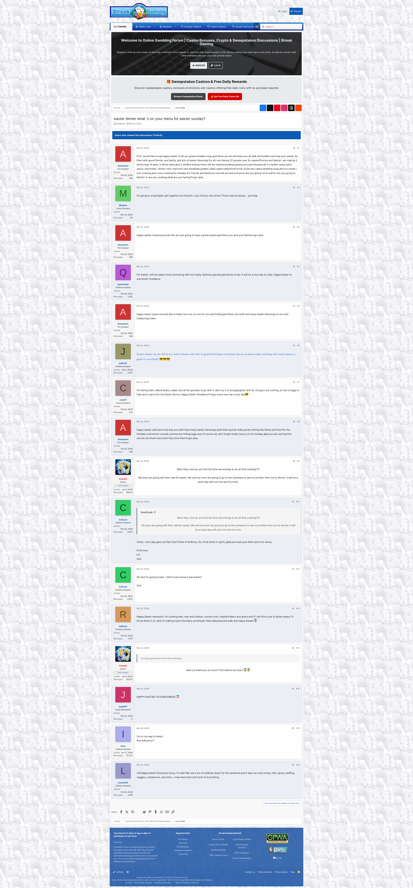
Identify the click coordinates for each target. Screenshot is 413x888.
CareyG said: (147, 512)
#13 (298, 648)
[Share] (294, 148)
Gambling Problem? (183, 850)
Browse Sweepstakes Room (188, 96)
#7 (298, 382)
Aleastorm (120, 123)
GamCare (183, 843)
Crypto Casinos (218, 26)
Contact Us (183, 854)
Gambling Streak (218, 850)
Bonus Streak (218, 839)
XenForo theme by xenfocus (187, 883)
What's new (145, 26)
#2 (298, 187)
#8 (298, 421)
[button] (130, 26)
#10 (298, 501)
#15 (298, 728)
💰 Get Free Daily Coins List (225, 96)
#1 (298, 148)
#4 (298, 266)
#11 (298, 569)
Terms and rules (265, 872)
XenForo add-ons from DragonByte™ (152, 880)
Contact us (250, 872)
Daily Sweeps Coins (218, 855)
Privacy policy (281, 872)
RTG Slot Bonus (242, 853)
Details (209, 880)
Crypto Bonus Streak (241, 839)
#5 (298, 306)
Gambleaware (183, 846)
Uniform (119, 872)
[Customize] (128, 872)
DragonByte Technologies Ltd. (192, 880)
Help (293, 872)
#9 (298, 461)
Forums (121, 26)
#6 (298, 345)
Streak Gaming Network (248, 26)
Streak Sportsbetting (241, 858)
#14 (298, 688)
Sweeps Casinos (192, 26)
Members (167, 26)
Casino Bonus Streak (218, 844)
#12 (298, 608)
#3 (298, 227)
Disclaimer (183, 839)
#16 (298, 765)
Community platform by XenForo (162, 877)
